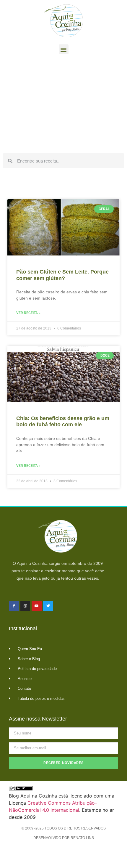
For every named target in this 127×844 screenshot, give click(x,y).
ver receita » (28, 313)
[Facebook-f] (14, 606)
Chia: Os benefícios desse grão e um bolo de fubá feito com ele (62, 421)
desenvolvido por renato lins (63, 838)
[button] (64, 49)
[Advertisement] (63, 105)
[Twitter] (48, 606)
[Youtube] (37, 606)
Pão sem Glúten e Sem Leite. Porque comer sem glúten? (62, 275)
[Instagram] (25, 606)
